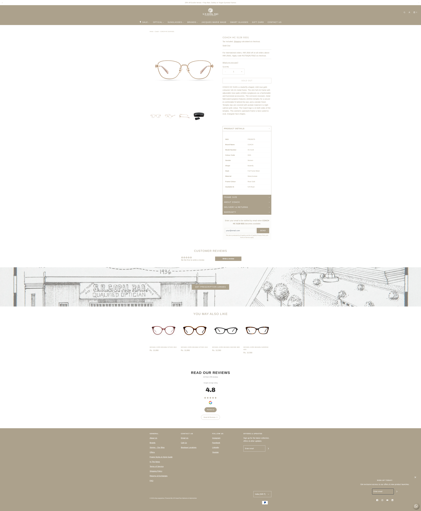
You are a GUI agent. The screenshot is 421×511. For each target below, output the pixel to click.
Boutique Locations (188, 447)
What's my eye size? (230, 63)
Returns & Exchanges (159, 476)
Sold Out (246, 81)
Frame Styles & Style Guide (161, 457)
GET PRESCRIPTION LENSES (210, 287)
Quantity (226, 67)
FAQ (151, 481)
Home (151, 31)
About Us (153, 438)
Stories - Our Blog (157, 447)
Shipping (237, 42)
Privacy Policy (261, 235)
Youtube (215, 452)
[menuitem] (144, 22)
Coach (157, 31)
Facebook (216, 443)
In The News (155, 462)
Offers (152, 452)
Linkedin (215, 447)
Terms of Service (245, 237)
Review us (210, 410)
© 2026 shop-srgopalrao (157, 498)
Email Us (184, 438)
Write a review (228, 259)
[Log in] (409, 12)
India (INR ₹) (260, 494)
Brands (152, 443)
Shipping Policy (156, 471)
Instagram (216, 438)
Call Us (184, 443)
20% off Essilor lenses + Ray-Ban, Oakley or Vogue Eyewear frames (210, 3)
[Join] (268, 448)
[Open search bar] (404, 12)
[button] (156, 116)
